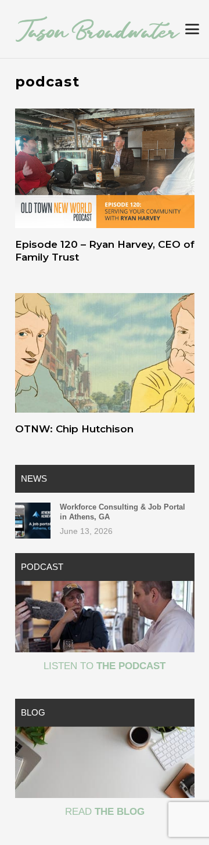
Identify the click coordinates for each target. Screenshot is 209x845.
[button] (192, 29)
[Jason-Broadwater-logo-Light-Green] (98, 28)
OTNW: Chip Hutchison (74, 429)
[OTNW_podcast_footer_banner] (104, 616)
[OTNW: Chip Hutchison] (104, 353)
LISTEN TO (104, 665)
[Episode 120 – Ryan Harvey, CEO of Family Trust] (104, 168)
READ (105, 811)
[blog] (104, 762)
